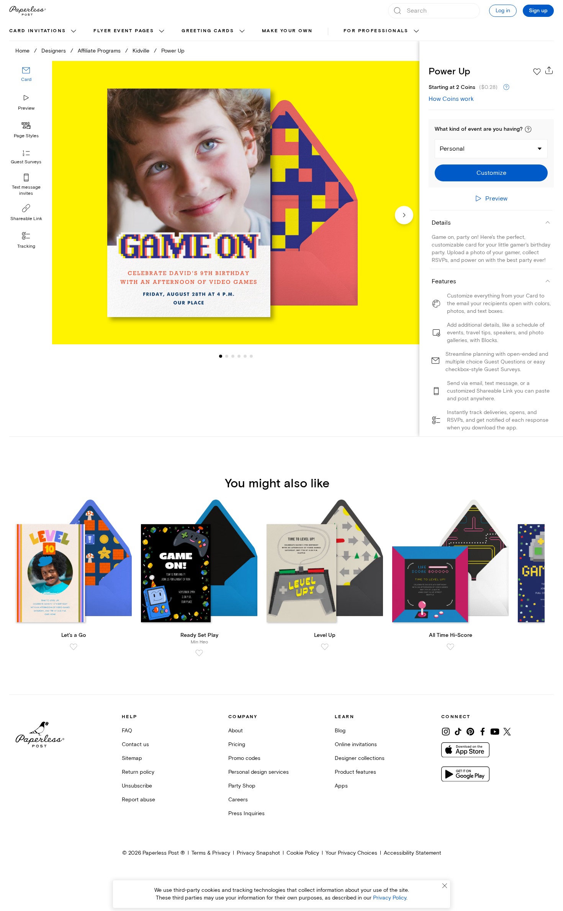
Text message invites (26, 190)
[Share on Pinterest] (470, 731)
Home (22, 51)
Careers (238, 799)
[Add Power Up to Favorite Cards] (537, 71)
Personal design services (258, 772)
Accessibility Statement (412, 853)
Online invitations (356, 744)
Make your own (287, 31)
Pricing (236, 744)
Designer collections (360, 758)
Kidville (141, 51)
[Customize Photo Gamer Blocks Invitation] (235, 203)
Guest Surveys (26, 162)
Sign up (538, 10)
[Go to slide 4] (232, 355)
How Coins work (451, 99)
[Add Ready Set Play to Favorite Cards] (199, 653)
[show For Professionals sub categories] (416, 31)
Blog (340, 730)
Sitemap (132, 758)
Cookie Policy (302, 853)
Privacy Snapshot (258, 853)
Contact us (135, 744)
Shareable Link (26, 219)
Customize (491, 173)
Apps (341, 786)
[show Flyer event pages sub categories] (161, 31)
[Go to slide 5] (239, 355)
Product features (355, 772)
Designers (53, 51)
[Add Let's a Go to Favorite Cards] (73, 646)
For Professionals (376, 31)
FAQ (127, 730)
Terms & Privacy (210, 853)
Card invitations (37, 31)
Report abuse (138, 799)
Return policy (138, 772)
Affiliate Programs (99, 51)
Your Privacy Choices (351, 853)
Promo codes (244, 758)
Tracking (26, 246)
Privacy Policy (389, 898)
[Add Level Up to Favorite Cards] (324, 646)
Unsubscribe (137, 786)
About (235, 730)
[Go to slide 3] (226, 355)
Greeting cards (208, 31)
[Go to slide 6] (245, 355)
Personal (452, 149)
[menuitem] (43, 31)
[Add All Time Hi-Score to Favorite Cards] (450, 646)
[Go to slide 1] (220, 355)
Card (26, 79)
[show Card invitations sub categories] (73, 31)
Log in (503, 10)
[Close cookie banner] (444, 885)
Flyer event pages (123, 31)
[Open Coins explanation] (506, 87)
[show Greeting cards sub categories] (242, 31)
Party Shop (241, 786)
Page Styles (26, 136)
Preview (26, 108)
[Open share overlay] (549, 70)
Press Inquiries (246, 813)
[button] (528, 129)
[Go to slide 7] (251, 355)
